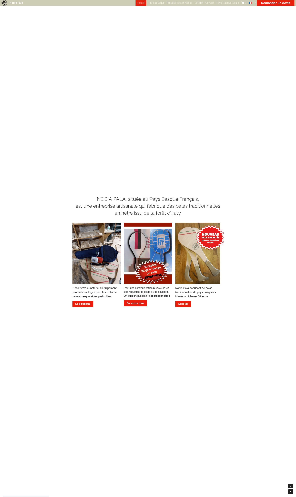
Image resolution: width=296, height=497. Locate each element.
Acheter (183, 303)
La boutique (82, 303)
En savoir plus (135, 303)
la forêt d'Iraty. (166, 213)
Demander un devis (275, 3)
